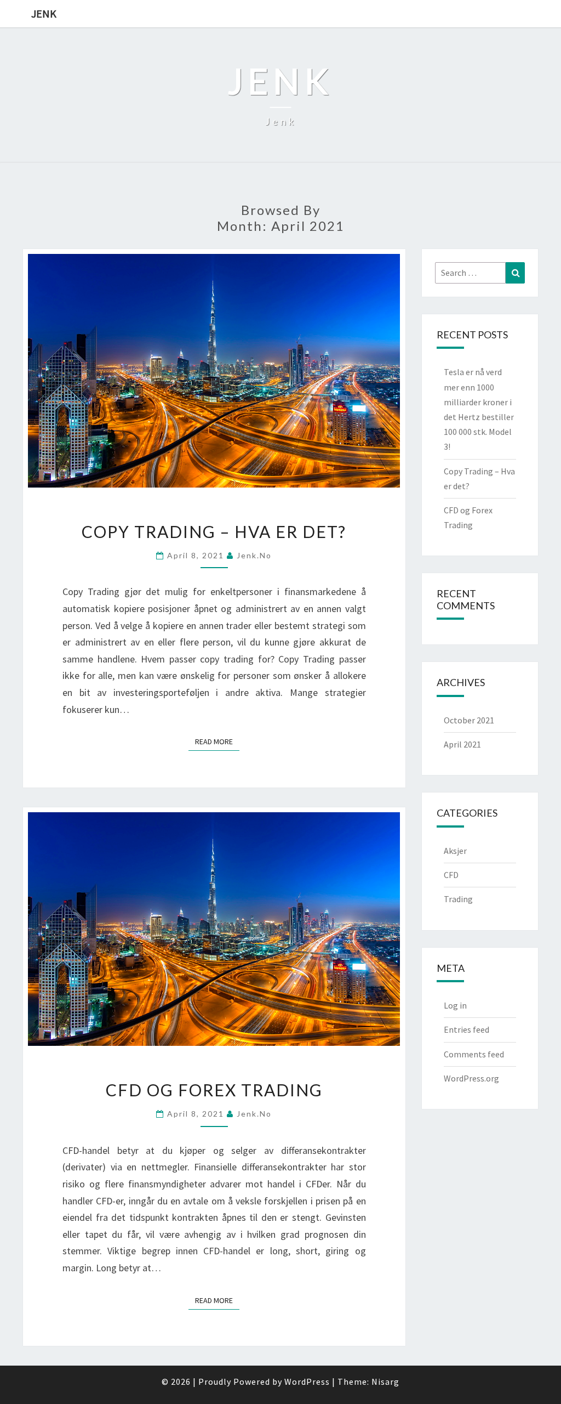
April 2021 (462, 744)
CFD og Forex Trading (214, 1090)
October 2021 (469, 720)
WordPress (307, 1381)
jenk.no (254, 555)
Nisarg (385, 1381)
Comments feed (474, 1054)
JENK (43, 13)
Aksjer (455, 850)
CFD (451, 874)
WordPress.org (471, 1078)
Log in (455, 1005)
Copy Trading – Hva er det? (214, 531)
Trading (458, 898)
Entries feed (466, 1029)
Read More (217, 741)
